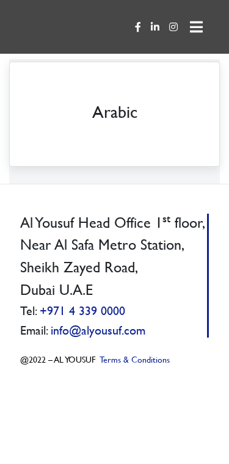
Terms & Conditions (134, 359)
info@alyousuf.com (98, 330)
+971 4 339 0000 (82, 310)
